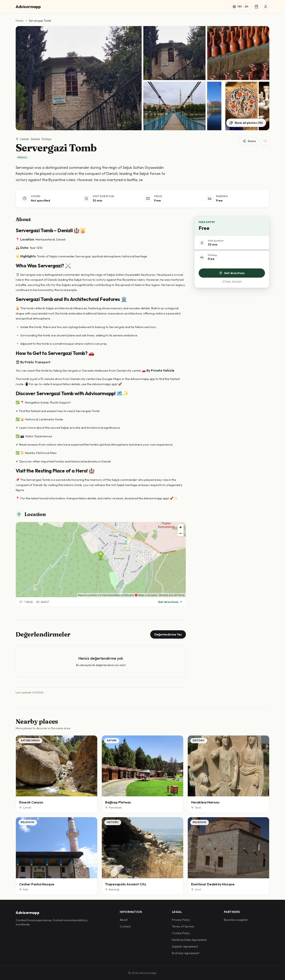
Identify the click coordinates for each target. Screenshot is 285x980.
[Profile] (265, 6)
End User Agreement (185, 953)
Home (19, 21)
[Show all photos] (79, 78)
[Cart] (256, 6)
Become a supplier (236, 920)
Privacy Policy (181, 920)
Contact (125, 926)
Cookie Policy (181, 933)
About (124, 920)
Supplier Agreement (185, 946)
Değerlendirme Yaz (168, 634)
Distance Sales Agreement (189, 940)
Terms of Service (183, 926)
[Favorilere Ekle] (265, 141)
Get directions (168, 602)
